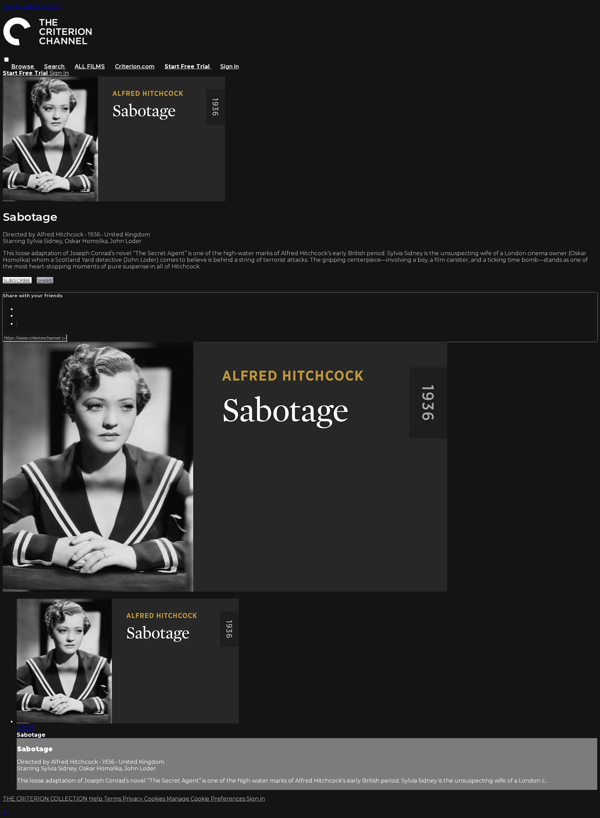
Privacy (133, 798)
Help (96, 798)
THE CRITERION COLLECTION (45, 798)
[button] (6, 59)
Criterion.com (135, 66)
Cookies (155, 798)
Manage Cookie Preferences (207, 798)
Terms (113, 798)
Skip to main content (32, 6)
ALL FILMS (90, 66)
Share (45, 280)
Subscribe (17, 280)
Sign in (229, 66)
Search (55, 66)
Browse (23, 66)
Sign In (59, 73)
